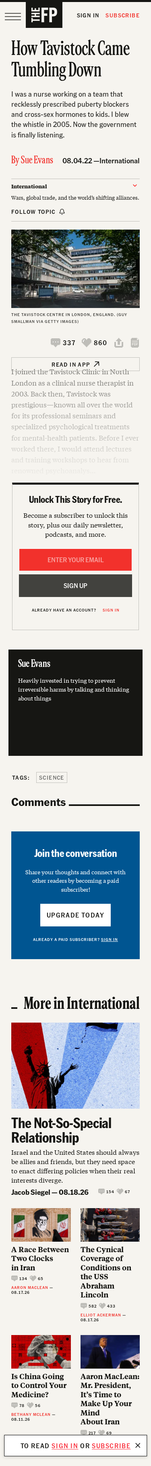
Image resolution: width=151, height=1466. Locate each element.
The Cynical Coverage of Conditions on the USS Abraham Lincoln (106, 1272)
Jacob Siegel (30, 1191)
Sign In (88, 15)
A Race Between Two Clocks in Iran (40, 1258)
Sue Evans (37, 161)
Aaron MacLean (29, 1287)
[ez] (13, 16)
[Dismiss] (137, 1445)
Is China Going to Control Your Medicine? (38, 1385)
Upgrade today (76, 915)
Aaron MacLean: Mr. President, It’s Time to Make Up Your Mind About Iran (110, 1399)
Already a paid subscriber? (75, 939)
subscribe (111, 1445)
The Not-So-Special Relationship (61, 1129)
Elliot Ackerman (101, 1314)
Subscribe (122, 15)
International (119, 160)
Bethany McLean (31, 1414)
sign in (65, 1445)
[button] (63, 343)
